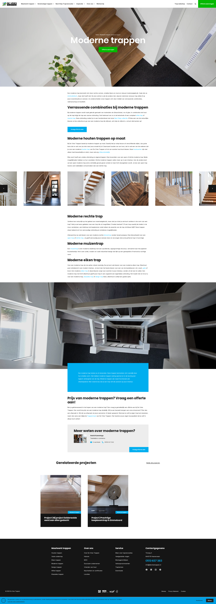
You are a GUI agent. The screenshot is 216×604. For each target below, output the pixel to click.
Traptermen (119, 567)
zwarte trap (71, 118)
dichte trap (80, 238)
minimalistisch (72, 96)
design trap (99, 277)
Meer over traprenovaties (123, 553)
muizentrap (74, 249)
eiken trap (84, 271)
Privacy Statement (173, 591)
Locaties (87, 574)
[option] (86, 188)
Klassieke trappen (57, 574)
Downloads (119, 571)
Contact (189, 4)
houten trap (86, 149)
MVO (85, 560)
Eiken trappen (56, 560)
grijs (144, 268)
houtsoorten (137, 149)
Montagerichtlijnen (121, 560)
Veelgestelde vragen (122, 556)
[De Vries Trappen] (8, 4)
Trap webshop (180, 4)
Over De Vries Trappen (91, 553)
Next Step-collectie (120, 118)
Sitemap (163, 591)
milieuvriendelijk (104, 152)
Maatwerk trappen (105, 34)
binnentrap (107, 235)
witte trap (139, 115)
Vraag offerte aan (77, 129)
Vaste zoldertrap (57, 556)
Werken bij (100, 4)
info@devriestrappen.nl (153, 565)
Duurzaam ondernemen (92, 563)
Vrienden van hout (90, 567)
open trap (71, 238)
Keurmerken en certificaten (93, 571)
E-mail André (96, 442)
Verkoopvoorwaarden (122, 563)
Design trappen (56, 567)
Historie (86, 556)
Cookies (183, 591)
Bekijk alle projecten (153, 463)
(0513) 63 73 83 (109, 442)
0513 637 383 (154, 560)
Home (97, 34)
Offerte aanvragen (207, 4)
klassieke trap (88, 277)
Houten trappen (56, 553)
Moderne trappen (57, 563)
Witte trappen (56, 571)
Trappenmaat (91, 416)
